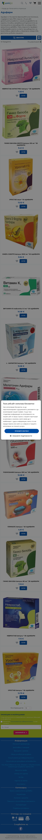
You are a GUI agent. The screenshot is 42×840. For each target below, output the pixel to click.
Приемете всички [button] (22, 431)
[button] (21, 436)
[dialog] (21, 420)
